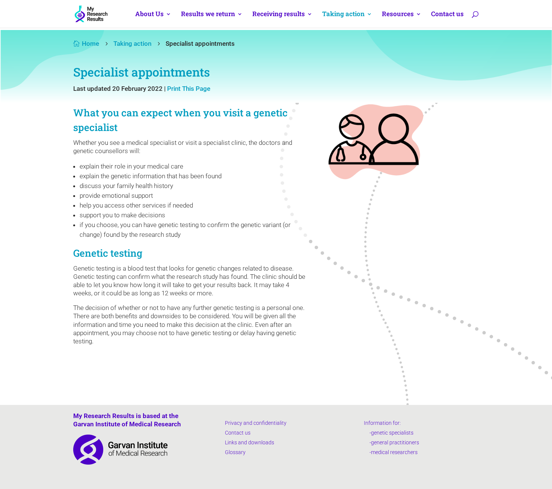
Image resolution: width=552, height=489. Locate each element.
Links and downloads (249, 442)
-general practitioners (391, 442)
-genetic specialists (388, 433)
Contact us (447, 14)
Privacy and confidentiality (256, 423)
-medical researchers (391, 452)
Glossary (235, 452)
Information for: (382, 423)
